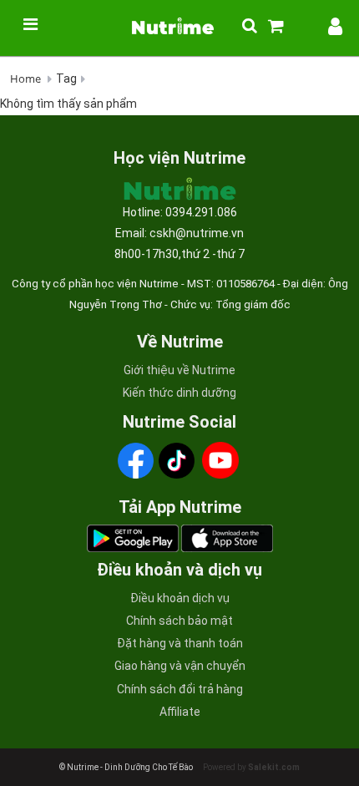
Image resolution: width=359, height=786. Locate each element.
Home (25, 78)
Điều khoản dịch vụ (180, 598)
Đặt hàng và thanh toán (180, 643)
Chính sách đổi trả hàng (180, 689)
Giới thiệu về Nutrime (179, 370)
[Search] (240, 26)
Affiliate (179, 711)
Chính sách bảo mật (179, 620)
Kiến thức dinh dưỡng (179, 392)
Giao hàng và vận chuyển (179, 665)
